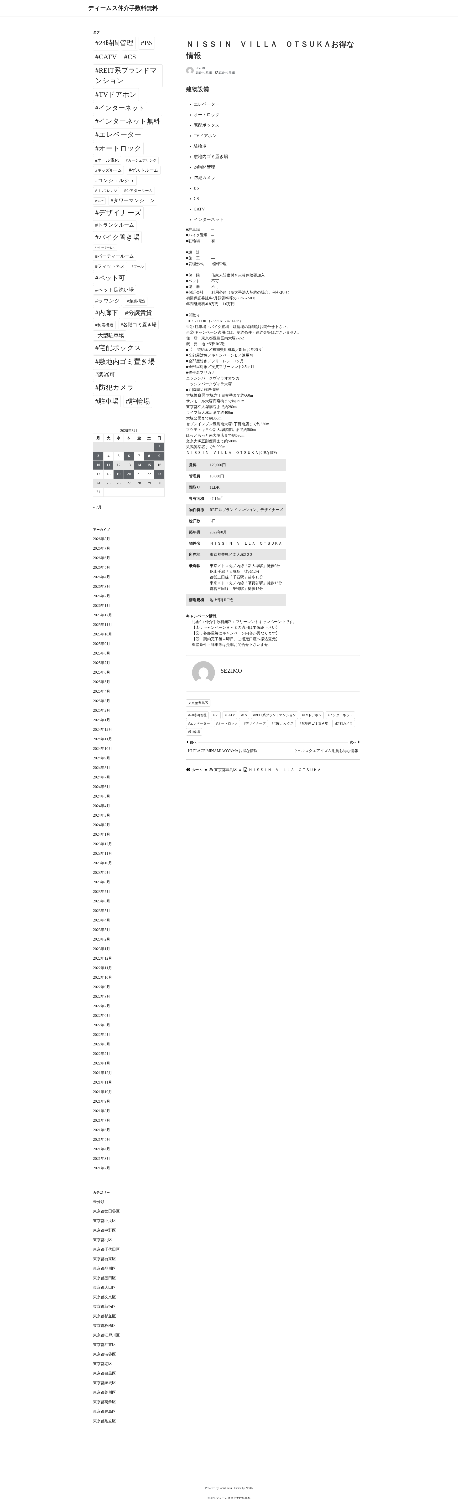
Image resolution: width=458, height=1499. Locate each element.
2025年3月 (101, 701)
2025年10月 (102, 634)
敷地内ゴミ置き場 (127, 361)
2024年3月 (101, 815)
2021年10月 (102, 1092)
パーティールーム (116, 256)
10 (98, 465)
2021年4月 (101, 1149)
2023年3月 (101, 930)
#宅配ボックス (283, 723)
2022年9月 (101, 987)
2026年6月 (101, 558)
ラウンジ (109, 301)
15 (149, 465)
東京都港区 (102, 1364)
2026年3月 (101, 586)
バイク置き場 (119, 237)
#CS (244, 715)
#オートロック (227, 723)
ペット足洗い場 (116, 289)
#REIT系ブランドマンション (274, 715)
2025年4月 (101, 691)
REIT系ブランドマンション (126, 75)
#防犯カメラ (343, 723)
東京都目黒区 (104, 1373)
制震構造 (105, 325)
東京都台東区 (104, 1259)
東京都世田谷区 (106, 1211)
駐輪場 (139, 401)
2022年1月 (101, 1063)
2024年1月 (101, 834)
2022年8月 (101, 996)
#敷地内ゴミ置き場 (314, 723)
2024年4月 (101, 806)
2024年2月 (101, 825)
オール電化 (108, 160)
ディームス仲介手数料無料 (123, 8)
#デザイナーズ (255, 723)
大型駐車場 (111, 335)
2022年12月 (102, 958)
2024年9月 (101, 758)
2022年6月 (101, 1015)
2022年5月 (101, 1025)
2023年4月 (101, 920)
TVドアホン (118, 94)
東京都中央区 (104, 1221)
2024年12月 (102, 729)
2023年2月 (101, 939)
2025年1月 (101, 720)
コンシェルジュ (116, 180)
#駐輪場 (194, 732)
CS (132, 57)
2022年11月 (102, 968)
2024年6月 (101, 787)
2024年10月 (102, 749)
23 (159, 474)
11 (108, 465)
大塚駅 (234, 571)
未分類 (98, 1202)
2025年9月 (101, 644)
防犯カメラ (116, 387)
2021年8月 (101, 1111)
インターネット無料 (129, 121)
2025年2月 (101, 710)
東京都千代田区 (106, 1249)
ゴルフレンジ (107, 191)
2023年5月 (101, 911)
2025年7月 (101, 663)
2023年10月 (102, 863)
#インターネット (340, 715)
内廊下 (108, 312)
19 (118, 474)
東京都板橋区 (104, 1326)
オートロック (120, 148)
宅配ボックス (120, 348)
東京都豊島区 (198, 703)
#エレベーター (199, 723)
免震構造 (137, 301)
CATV (108, 57)
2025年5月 (101, 682)
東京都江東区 (104, 1345)
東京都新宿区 (104, 1307)
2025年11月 (102, 625)
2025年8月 (101, 653)
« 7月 (97, 507)
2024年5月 (101, 796)
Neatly (249, 1488)
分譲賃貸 (140, 313)
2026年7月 (101, 548)
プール (139, 266)
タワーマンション (134, 200)
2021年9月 (101, 1101)
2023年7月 (101, 892)
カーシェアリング (142, 160)
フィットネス (111, 266)
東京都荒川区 (104, 1392)
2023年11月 (102, 853)
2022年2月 (101, 1054)
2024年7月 (101, 777)
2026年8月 (101, 539)
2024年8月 (101, 768)
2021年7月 (101, 1120)
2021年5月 (101, 1139)
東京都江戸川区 (106, 1335)
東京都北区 (102, 1240)
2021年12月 (102, 1073)
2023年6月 (101, 901)
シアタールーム (139, 191)
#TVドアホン (312, 715)
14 (139, 465)
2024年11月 (102, 739)
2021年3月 (101, 1158)
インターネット (122, 108)
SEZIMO (201, 68)
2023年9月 (101, 872)
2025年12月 (102, 615)
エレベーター (120, 134)
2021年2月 (101, 1168)
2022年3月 (101, 1044)
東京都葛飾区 (104, 1402)
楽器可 (106, 374)
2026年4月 (101, 577)
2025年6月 (101, 672)
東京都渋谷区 (104, 1354)
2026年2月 (101, 596)
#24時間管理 (197, 715)
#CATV (230, 715)
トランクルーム (116, 225)
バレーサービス (106, 247)
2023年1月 (101, 949)
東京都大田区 (104, 1287)
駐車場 (109, 401)
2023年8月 (101, 882)
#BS (216, 715)
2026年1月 (101, 606)
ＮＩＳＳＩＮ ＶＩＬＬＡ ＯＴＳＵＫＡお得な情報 (232, 452)
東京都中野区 (104, 1230)
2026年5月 (101, 567)
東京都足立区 (104, 1421)
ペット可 (112, 277)
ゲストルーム (144, 170)
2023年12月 (102, 844)
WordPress (225, 1488)
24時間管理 (116, 43)
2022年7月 (101, 1006)
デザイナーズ (120, 212)
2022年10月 (102, 977)
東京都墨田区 (104, 1278)
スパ (100, 201)
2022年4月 (101, 1035)
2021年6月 (101, 1130)
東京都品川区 (104, 1268)
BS (148, 43)
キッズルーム (109, 170)
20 (129, 474)
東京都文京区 (104, 1297)
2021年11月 (102, 1082)
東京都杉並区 (104, 1316)
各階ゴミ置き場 (139, 324)
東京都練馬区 (104, 1383)
